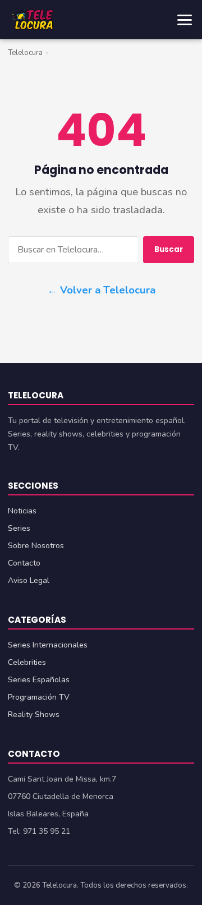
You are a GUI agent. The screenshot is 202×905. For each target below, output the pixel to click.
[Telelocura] (32, 19)
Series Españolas (39, 679)
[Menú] (184, 19)
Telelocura (25, 53)
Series (19, 528)
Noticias (22, 511)
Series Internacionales (48, 645)
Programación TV (39, 697)
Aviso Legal (28, 580)
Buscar (168, 249)
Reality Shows (33, 714)
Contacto (24, 563)
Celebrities (27, 662)
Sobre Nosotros (36, 545)
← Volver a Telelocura (101, 290)
